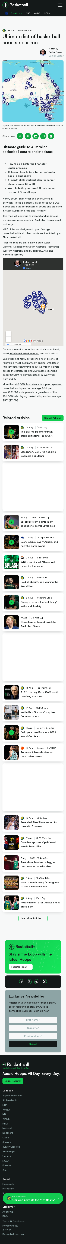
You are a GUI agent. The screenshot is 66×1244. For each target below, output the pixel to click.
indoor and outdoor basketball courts (24, 206)
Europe (6, 1165)
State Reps (8, 1151)
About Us (7, 1211)
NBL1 (5, 1123)
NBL (4, 1114)
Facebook (8, 1183)
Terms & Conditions (13, 1220)
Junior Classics (11, 1146)
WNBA (6, 1109)
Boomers (7, 1132)
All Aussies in (9, 1100)
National (7, 1128)
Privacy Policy (10, 1225)
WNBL (6, 1118)
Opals (5, 1137)
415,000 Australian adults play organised (38, 384)
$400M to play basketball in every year (32, 374)
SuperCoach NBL (12, 1095)
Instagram (8, 1188)
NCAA (5, 1160)
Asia (4, 1169)
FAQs (5, 1216)
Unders (6, 1155)
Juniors (6, 1142)
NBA (4, 1104)
